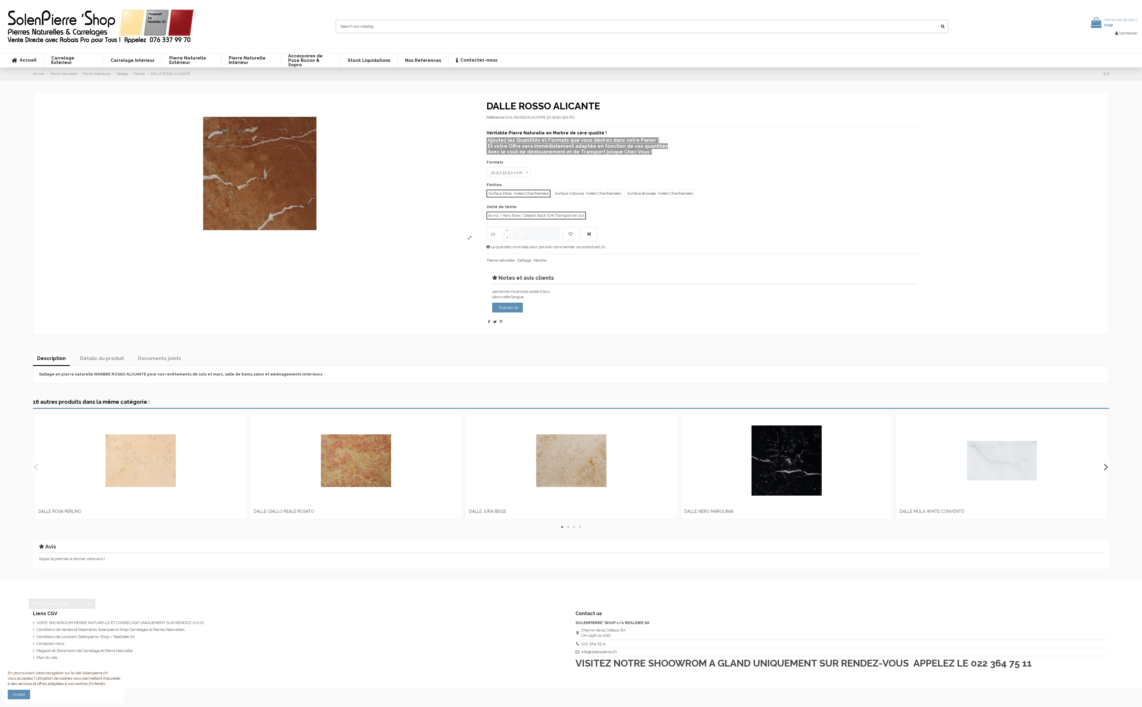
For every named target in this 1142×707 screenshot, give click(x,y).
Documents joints (159, 358)
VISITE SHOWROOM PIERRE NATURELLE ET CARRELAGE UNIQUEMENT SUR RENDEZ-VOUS (120, 622)
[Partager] (489, 322)
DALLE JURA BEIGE (487, 511)
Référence (496, 117)
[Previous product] (1105, 73)
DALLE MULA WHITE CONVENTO (932, 511)
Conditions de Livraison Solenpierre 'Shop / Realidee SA (86, 636)
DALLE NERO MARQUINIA (708, 511)
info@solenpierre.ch (599, 652)
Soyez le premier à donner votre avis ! (72, 559)
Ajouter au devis (540, 234)
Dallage (524, 260)
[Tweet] (495, 322)
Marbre (540, 260)
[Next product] (1108, 73)
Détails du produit (102, 358)
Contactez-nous (50, 643)
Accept (18, 694)
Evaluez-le (508, 307)
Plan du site (47, 657)
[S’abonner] (89, 603)
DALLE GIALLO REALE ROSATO (284, 511)
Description (51, 358)
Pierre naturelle (500, 260)
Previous (36, 467)
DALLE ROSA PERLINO (59, 511)
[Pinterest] (501, 322)
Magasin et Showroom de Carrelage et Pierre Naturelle (85, 650)
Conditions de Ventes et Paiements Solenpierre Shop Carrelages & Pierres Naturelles (110, 629)
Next (1105, 467)
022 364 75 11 (593, 644)
